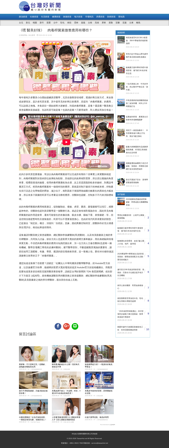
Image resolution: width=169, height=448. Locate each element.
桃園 (35, 22)
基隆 (111, 22)
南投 (69, 22)
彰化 (62, 22)
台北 (21, 22)
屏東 (104, 22)
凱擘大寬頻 (59, 267)
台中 (55, 22)
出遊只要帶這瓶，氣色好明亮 (97, 417)
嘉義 (83, 22)
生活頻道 (45, 17)
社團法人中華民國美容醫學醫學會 (73, 263)
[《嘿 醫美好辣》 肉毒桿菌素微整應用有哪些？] (57, 326)
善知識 (121, 17)
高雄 (97, 22)
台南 (90, 22)
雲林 (76, 22)
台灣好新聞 (77, 271)
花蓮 (124, 22)
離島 (138, 22)
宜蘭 (118, 22)
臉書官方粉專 (35, 267)
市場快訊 (89, 17)
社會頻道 (34, 17)
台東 (131, 22)
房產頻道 (100, 17)
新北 (28, 22)
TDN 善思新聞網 (94, 271)
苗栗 (49, 22)
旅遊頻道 (67, 17)
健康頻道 (56, 17)
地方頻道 (78, 17)
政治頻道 (23, 17)
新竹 (42, 22)
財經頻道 (111, 17)
